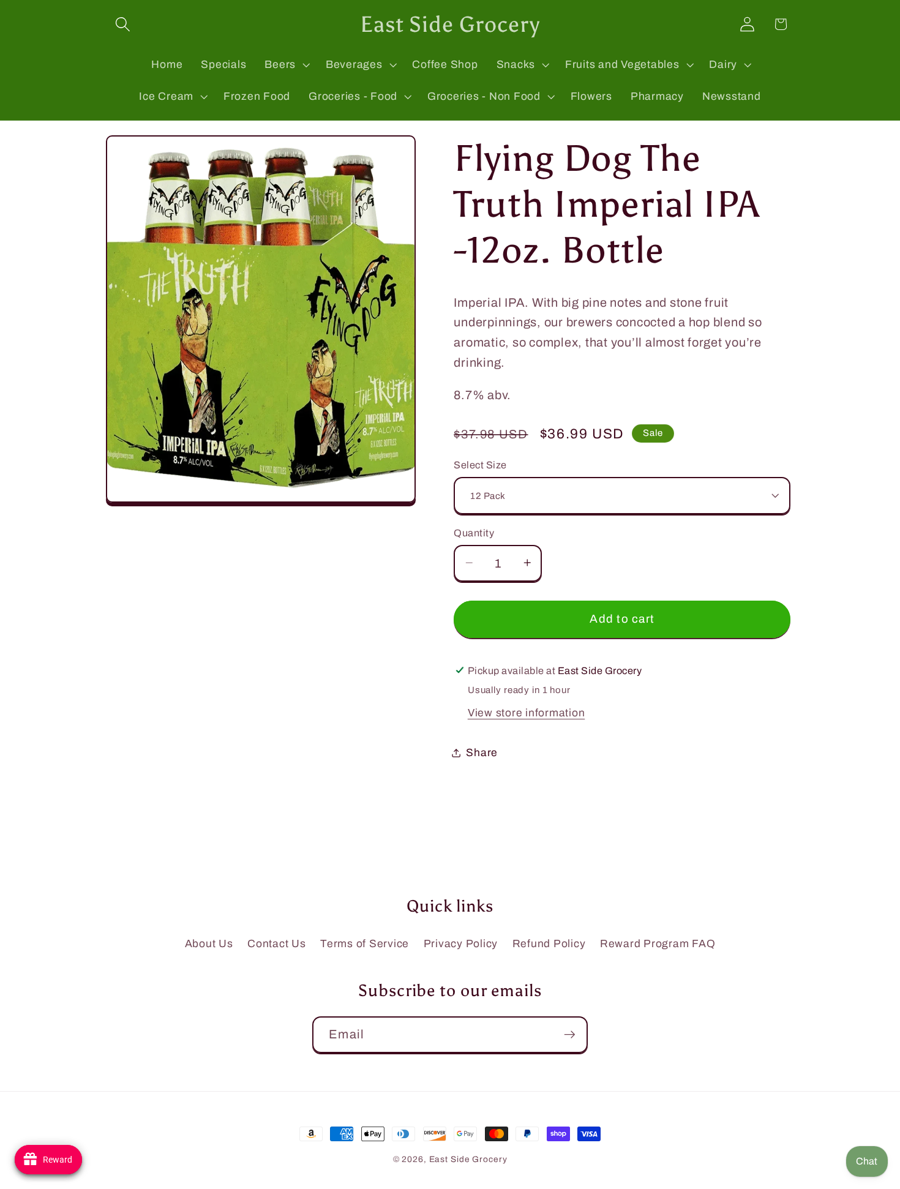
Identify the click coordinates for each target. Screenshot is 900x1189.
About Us (209, 944)
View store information (526, 712)
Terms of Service (364, 944)
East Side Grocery (468, 1159)
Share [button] (482, 752)
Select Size (480, 464)
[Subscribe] (570, 1034)
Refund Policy (549, 944)
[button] (123, 24)
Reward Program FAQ (658, 944)
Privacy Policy (461, 944)
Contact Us (276, 944)
